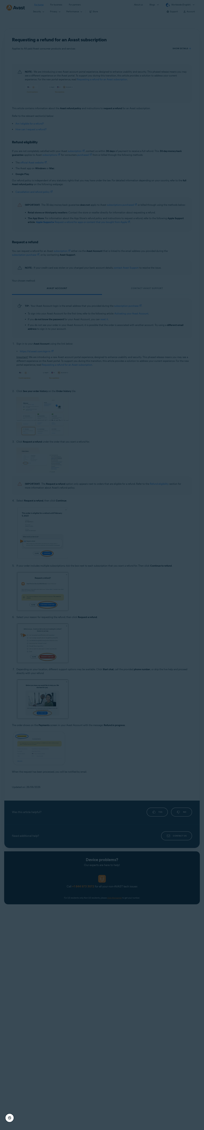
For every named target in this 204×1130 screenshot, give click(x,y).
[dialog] (102, 565)
